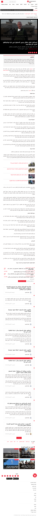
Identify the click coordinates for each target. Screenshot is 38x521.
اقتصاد (25, 4)
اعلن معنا (34, 490)
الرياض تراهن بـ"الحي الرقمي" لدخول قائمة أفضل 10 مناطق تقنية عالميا (11, 455)
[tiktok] (5, 476)
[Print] (29, 52)
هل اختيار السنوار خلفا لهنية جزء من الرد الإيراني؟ (18, 180)
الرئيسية (35, 14)
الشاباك (33, 442)
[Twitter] (15, 476)
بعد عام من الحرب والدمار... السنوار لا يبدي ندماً (19, 163)
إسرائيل (30, 69)
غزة (17, 441)
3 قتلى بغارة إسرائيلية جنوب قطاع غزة (28, 456)
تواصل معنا (34, 488)
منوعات (17, 4)
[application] (19, 30)
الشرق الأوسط (27, 14)
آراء (28, 4)
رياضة (13, 4)
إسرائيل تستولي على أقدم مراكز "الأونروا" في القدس (12, 467)
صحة (10, 4)
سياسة (32, 4)
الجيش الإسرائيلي (21, 441)
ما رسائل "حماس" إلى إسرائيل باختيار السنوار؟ (19, 174)
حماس (30, 90)
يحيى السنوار (27, 441)
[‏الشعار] (34, 21)
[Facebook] (18, 476)
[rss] (2, 476)
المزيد (36, 8)
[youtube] (10, 476)
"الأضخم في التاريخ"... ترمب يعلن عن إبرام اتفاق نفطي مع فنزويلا (27, 10)
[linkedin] (7, 476)
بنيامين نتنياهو (5, 70)
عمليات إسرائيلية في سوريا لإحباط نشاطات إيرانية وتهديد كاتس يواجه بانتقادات (27, 466)
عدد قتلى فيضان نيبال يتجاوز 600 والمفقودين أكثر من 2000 (8, 10)
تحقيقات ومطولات (4, 4)
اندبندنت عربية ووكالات (32, 49)
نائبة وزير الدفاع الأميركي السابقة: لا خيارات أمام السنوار (17, 169)
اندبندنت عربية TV (34, 6)
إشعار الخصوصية (33, 484)
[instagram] (13, 476)
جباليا (14, 441)
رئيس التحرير (34, 486)
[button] (19, 30)
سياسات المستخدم (33, 482)
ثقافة (21, 4)
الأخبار (36, 4)
